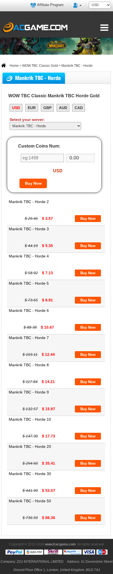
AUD (63, 108)
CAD (79, 108)
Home (14, 66)
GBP (47, 108)
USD (16, 108)
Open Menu (104, 27)
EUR (32, 108)
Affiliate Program (50, 5)
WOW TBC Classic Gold (40, 66)
